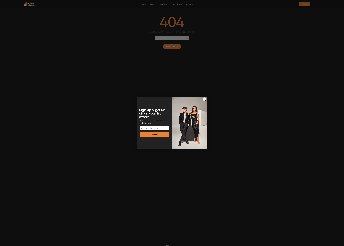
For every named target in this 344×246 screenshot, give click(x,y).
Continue (154, 134)
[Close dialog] (204, 99)
